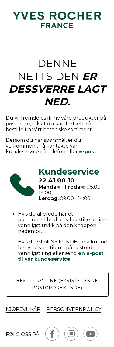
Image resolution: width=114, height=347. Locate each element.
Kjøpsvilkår (23, 309)
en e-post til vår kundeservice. (60, 256)
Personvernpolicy (74, 309)
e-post (87, 152)
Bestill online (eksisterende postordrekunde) (57, 284)
